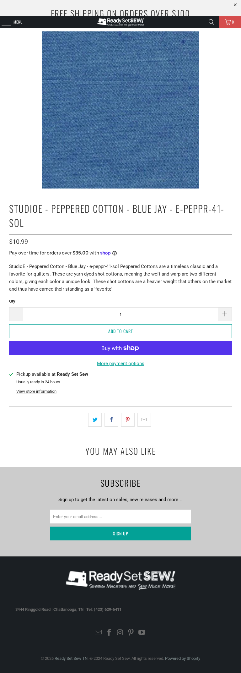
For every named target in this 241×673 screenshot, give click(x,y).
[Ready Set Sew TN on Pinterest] (131, 633)
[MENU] (3, 22)
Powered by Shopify (182, 658)
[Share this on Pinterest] (128, 420)
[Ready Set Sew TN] (120, 22)
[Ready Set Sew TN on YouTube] (142, 633)
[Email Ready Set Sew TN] (98, 633)
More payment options (120, 363)
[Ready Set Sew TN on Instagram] (120, 633)
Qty (12, 301)
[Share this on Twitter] (95, 420)
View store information (36, 391)
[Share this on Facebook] (111, 420)
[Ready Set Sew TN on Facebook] (109, 633)
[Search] (211, 22)
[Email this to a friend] (144, 420)
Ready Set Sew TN (71, 658)
